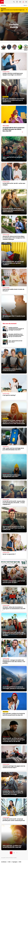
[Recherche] (13, 2)
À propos (14, 862)
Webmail (20, 2)
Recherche (13, 2)
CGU (9, 862)
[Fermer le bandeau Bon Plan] (26, 9)
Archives (3, 862)
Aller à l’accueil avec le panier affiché (17, 2)
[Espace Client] (23, 2)
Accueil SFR (2, 2)
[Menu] (26, 2)
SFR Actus (3, 5)
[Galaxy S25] (14, 120)
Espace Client (23, 2)
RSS (20, 862)
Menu (26, 2)
